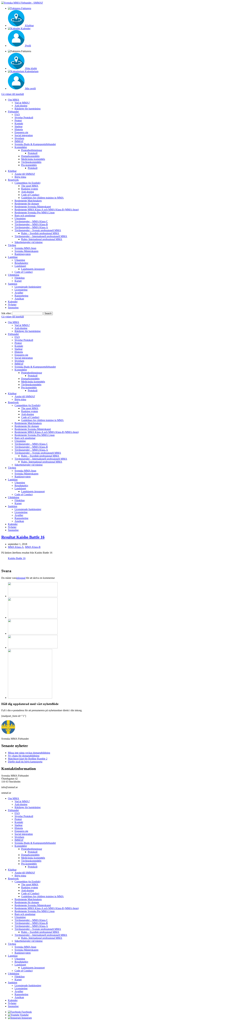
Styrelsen (19, 138)
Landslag (13, 257)
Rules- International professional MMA (41, 239)
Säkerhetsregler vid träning (29, 242)
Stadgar (19, 126)
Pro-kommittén (29, 165)
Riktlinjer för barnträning (28, 108)
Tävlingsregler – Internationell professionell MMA (41, 236)
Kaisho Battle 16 (16, 558)
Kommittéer (21, 147)
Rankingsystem (23, 254)
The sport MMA (29, 185)
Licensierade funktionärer (28, 286)
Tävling (12, 245)
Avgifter (19, 292)
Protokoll (32, 153)
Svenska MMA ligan (25, 248)
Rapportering (21, 295)
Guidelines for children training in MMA (42, 197)
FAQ (17, 114)
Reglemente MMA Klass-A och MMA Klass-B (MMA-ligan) (47, 209)
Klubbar (12, 171)
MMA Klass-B (33, 547)
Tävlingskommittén (31, 162)
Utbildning (13, 274)
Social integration (24, 135)
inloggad (20, 577)
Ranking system (29, 188)
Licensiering (21, 289)
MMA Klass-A (16, 547)
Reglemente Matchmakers (28, 200)
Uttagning (20, 260)
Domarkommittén (30, 156)
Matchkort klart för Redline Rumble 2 (27, 758)
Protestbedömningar (31, 150)
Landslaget (20, 266)
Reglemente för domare (27, 203)
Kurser (18, 280)
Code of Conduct (30, 194)
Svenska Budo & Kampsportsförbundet (35, 144)
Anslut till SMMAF (25, 174)
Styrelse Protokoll (24, 117)
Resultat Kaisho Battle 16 (23, 537)
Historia (19, 129)
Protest (18, 120)
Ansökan (19, 298)
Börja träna (20, 177)
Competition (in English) (27, 182)
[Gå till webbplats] (33, 596)
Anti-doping (21, 105)
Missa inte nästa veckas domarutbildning (29, 752)
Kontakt (19, 123)
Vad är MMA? (22, 102)
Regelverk (13, 179)
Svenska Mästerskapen (26, 251)
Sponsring (13, 307)
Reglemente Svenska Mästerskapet (33, 206)
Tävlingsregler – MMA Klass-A (31, 227)
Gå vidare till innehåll (12, 94)
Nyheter (12, 304)
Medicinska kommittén (33, 159)
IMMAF (19, 141)
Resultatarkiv (21, 263)
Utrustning (20, 218)
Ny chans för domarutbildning (23, 755)
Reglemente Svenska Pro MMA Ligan (35, 212)
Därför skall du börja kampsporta (25, 761)
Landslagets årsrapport (33, 269)
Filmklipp (20, 277)
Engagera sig (21, 132)
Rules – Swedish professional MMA (40, 233)
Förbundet (13, 111)
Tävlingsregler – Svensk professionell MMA (38, 230)
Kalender (13, 301)
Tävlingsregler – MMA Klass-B (31, 224)
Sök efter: (6, 313)
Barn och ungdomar (25, 215)
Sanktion (12, 283)
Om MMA (13, 99)
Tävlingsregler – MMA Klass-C (31, 221)
